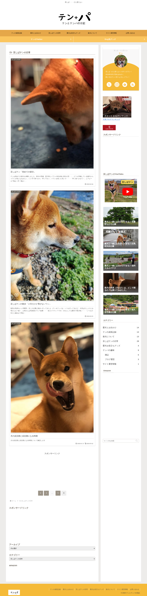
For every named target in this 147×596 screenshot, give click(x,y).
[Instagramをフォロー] (117, 84)
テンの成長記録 (55, 589)
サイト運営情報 (122, 589)
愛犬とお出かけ (68, 589)
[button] (137, 441)
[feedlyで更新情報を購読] (124, 84)
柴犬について (110, 589)
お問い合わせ (134, 589)
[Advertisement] (52, 470)
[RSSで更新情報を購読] (132, 84)
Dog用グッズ (110, 39)
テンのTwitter (37, 39)
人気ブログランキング (111, 119)
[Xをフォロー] (109, 84)
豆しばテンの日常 (82, 589)
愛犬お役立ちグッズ (97, 589)
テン (121, 53)
